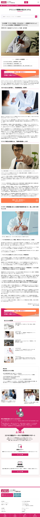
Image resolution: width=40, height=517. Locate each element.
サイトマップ (24, 513)
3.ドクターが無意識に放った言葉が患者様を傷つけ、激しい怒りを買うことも (17, 65)
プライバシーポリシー (25, 508)
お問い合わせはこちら (8, 495)
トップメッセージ (25, 502)
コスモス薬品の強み (25, 504)
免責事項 (23, 511)
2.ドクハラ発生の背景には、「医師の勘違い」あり (12, 63)
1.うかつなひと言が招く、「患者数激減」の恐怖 (12, 61)
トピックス (3, 509)
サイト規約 (24, 509)
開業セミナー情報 (4, 504)
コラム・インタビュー (5, 502)
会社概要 (2, 508)
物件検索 (26, 2)
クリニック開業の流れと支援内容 (27, 505)
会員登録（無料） (17, 493)
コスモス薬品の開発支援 (26, 501)
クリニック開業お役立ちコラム (8, 5)
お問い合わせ (3, 511)
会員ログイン (18, 496)
